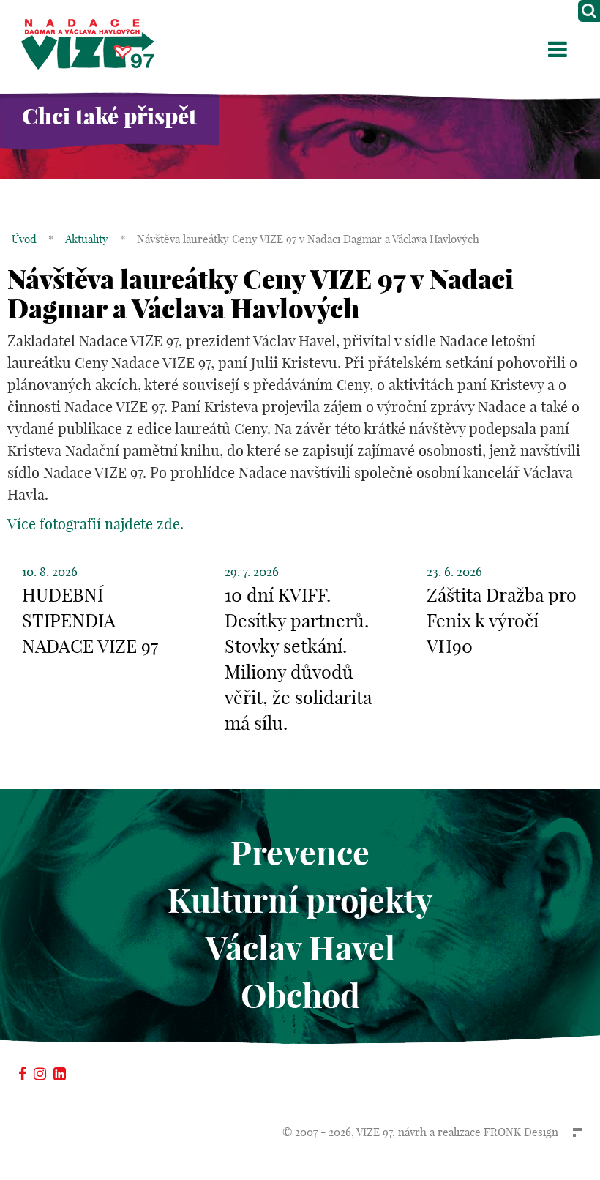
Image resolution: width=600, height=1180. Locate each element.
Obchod (300, 996)
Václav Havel (300, 948)
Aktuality (86, 239)
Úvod (24, 239)
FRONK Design (521, 1132)
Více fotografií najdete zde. (95, 524)
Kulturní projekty (300, 901)
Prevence (300, 853)
